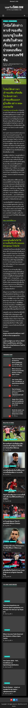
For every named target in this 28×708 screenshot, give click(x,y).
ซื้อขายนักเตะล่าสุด (13, 439)
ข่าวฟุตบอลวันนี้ (13, 490)
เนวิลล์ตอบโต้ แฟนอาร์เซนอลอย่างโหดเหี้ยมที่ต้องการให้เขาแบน (14, 536)
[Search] (24, 15)
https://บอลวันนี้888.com (9, 220)
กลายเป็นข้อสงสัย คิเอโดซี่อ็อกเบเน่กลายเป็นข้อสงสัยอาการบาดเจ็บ (14, 460)
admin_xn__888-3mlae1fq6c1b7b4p (11, 64)
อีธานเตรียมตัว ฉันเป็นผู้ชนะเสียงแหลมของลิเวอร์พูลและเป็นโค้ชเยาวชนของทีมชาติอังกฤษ (14, 433)
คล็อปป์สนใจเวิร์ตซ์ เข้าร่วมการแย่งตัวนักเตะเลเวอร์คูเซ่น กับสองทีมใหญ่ (14, 560)
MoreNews (20, 704)
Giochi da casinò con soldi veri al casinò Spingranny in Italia (7, 413)
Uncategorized (7, 601)
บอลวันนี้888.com (14, 7)
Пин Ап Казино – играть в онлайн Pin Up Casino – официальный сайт (7, 392)
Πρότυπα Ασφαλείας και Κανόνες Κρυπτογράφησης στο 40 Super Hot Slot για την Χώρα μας (7, 362)
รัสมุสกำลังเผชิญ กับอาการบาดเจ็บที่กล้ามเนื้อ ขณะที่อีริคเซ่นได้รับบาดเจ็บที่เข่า (14, 484)
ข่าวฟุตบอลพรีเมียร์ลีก (13, 21)
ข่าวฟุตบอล (6, 21)
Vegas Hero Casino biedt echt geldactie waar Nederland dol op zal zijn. (7, 402)
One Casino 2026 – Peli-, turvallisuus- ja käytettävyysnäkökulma (7, 382)
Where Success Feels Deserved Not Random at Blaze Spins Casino (7, 372)
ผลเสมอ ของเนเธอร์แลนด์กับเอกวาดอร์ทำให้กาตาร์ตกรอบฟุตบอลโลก (13, 333)
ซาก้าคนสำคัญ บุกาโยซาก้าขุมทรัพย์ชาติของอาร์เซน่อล (14, 511)
